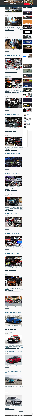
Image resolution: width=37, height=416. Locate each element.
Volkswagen (15, 190)
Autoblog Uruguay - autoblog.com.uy (14, 415)
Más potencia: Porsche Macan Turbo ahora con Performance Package (12, 392)
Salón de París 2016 (12, 30)
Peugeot (8, 210)
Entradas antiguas (20, 411)
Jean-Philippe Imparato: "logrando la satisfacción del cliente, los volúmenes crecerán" (12, 273)
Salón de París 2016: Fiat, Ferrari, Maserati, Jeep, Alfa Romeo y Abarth (12, 214)
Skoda (13, 190)
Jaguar (7, 92)
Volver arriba (25, 415)
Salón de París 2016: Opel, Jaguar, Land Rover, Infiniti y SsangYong (13, 75)
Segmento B (18, 348)
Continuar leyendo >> (7, 29)
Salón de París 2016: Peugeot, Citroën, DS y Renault (12, 253)
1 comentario (21, 347)
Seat (11, 190)
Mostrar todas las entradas (19, 12)
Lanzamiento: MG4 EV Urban (28, 120)
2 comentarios (21, 91)
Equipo (17, 415)
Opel (12, 92)
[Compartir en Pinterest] (7, 15)
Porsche (8, 409)
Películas (9, 30)
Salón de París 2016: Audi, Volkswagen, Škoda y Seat (12, 173)
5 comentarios (21, 367)
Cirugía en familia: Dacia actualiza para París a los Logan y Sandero (13, 372)
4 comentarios (21, 289)
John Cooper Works (9, 348)
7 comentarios (21, 149)
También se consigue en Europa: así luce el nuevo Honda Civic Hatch (13, 352)
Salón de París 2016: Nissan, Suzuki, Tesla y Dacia (12, 233)
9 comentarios (21, 29)
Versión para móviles (20, 415)
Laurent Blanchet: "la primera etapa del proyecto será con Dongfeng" (13, 193)
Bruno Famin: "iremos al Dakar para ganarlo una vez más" (13, 95)
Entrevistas (6, 210)
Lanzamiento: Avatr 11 (28, 123)
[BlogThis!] (5, 15)
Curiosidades (6, 30)
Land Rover (10, 92)
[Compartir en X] (6, 15)
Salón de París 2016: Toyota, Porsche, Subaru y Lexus (13, 55)
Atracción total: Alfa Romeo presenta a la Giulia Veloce (13, 312)
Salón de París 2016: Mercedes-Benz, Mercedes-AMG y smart (13, 154)
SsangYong (18, 92)
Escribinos (23, 415)
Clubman (6, 348)
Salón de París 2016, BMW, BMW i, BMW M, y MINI (12, 114)
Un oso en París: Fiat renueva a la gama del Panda (12, 293)
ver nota (16, 365)
